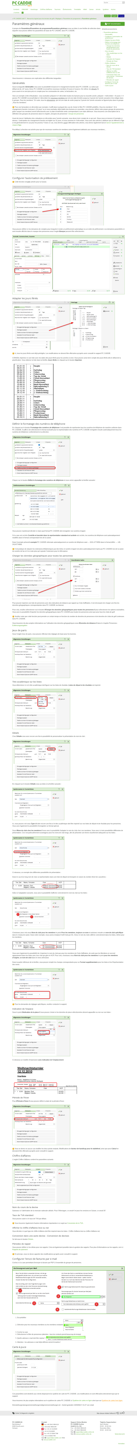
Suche (123, 2)
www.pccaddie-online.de (83, 1434)
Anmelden (121, 1443)
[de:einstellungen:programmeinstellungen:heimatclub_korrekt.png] (44, 945)
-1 (118, 1413)
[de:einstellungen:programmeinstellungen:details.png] (41, 760)
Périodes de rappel (113, 80)
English (114, 16)
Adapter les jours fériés (112, 40)
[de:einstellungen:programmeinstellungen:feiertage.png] (63, 325)
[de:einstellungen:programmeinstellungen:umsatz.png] (41, 1183)
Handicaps (34, 9)
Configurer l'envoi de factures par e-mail (111, 82)
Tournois (57, 9)
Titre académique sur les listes (114, 53)
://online (16, 13)
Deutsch (107, 16)
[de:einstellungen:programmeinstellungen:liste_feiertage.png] (33, 392)
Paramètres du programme (71, 18)
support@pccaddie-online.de (85, 1432)
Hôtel (85, 9)
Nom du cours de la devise (113, 66)
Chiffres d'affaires (46, 9)
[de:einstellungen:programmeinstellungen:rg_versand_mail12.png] (73, 1325)
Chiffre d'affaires (110, 63)
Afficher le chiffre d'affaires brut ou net (113, 71)
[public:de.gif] (43, 1424)
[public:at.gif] (43, 1433)
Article (98, 9)
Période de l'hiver (112, 61)
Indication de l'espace (113, 59)
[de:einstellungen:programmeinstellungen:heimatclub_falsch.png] (44, 885)
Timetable (77, 9)
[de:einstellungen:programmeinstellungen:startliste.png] (45, 1078)
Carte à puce (109, 85)
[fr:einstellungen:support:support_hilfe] (22, 13)
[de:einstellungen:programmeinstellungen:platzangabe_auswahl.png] (41, 1036)
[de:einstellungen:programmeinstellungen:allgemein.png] (41, 54)
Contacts (16, 9)
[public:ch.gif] (43, 1429)
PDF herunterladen (114, 24)
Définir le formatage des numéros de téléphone (112, 43)
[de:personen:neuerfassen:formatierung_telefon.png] (41, 456)
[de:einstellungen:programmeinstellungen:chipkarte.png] (41, 1370)
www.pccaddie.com (50, 1439)
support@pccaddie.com (54, 1438)
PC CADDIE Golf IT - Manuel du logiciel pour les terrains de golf (34, 18)
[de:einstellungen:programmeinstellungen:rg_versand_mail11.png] (68, 1290)
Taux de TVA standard (113, 69)
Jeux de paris (109, 51)
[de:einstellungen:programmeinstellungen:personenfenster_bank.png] (68, 264)
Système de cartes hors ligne (112, 1400)
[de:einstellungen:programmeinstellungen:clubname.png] (38, 852)
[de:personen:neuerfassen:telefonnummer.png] (41, 505)
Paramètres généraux (89, 18)
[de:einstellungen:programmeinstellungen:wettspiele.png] (41, 658)
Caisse (91, 9)
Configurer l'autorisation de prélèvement (113, 37)
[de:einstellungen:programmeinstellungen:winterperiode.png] (41, 1125)
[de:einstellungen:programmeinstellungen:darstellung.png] (38, 912)
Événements (67, 9)
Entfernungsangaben (19, 625)
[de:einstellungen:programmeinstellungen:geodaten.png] (63, 579)
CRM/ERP (25, 9)
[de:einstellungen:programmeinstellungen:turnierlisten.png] (41, 709)
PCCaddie (22, 3)
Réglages (59, 18)
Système (106, 9)
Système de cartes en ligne (82, 1400)
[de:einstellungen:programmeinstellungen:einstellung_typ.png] (38, 804)
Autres (113, 9)
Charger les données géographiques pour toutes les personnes (113, 47)
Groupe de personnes (76, 114)
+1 (123, 1412)
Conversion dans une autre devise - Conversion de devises (115, 76)
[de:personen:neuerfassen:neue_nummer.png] (41, 153)
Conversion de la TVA (75, 1223)
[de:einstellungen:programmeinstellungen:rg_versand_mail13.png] (66, 1338)
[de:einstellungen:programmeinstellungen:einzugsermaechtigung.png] (58, 205)
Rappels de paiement (20, 1249)
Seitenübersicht (120, 1434)
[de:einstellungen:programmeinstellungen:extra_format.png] (38, 984)
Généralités (108, 34)
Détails (109, 57)
